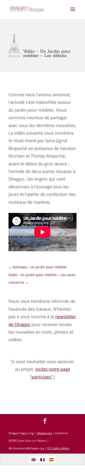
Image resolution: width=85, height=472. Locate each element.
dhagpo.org (44, 433)
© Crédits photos (58, 448)
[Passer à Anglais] (33, 459)
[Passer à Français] (42, 459)
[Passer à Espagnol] (51, 459)
